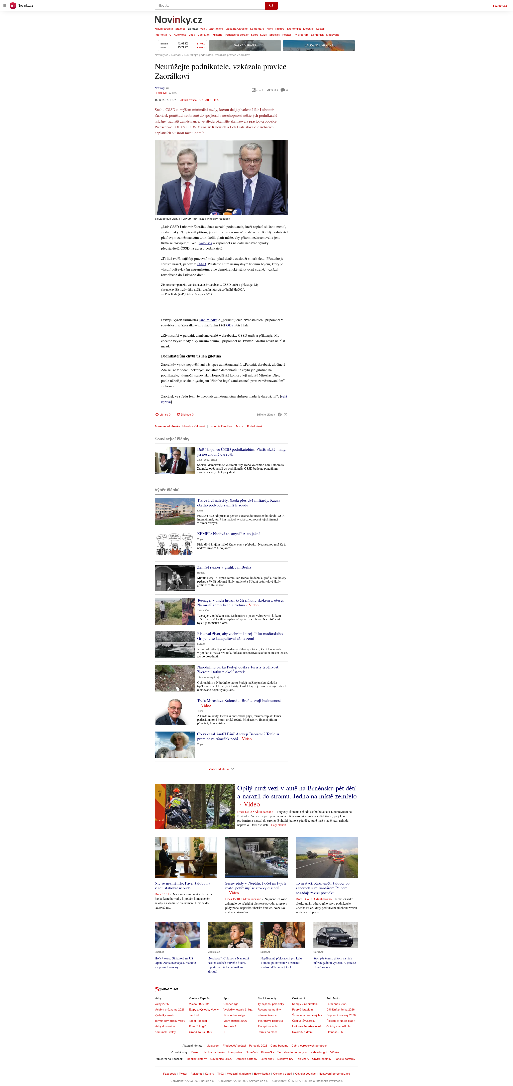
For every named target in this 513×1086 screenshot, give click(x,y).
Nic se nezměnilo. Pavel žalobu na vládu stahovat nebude (182, 885)
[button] (221, 177)
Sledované (332, 34)
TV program (301, 34)
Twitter (183, 1073)
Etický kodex (262, 1073)
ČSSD (201, 263)
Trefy (200, 711)
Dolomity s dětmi (302, 1032)
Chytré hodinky (321, 1058)
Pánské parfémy (344, 1058)
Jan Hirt (194, 1015)
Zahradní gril (319, 1052)
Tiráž (220, 1073)
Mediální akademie (239, 1073)
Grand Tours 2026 (200, 1032)
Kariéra (209, 1073)
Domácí (193, 28)
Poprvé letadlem (302, 1009)
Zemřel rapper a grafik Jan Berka (224, 567)
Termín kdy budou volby (170, 1020)
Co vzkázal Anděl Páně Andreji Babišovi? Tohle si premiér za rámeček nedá (238, 736)
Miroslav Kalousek (193, 426)
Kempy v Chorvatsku (305, 1003)
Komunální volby (165, 1032)
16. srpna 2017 (202, 294)
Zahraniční (216, 28)
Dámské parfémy (246, 1058)
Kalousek (205, 242)
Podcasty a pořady (236, 34)
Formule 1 (229, 1026)
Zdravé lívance (267, 1015)
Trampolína (235, 1052)
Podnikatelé (254, 426)
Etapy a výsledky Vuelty (204, 1009)
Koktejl (320, 28)
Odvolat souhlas (305, 1073)
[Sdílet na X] (286, 415)
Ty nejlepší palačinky (271, 1003)
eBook (260, 90)
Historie (217, 34)
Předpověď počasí (234, 1045)
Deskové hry (285, 1058)
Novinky (159, 88)
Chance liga (230, 1003)
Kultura (279, 28)
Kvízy (263, 34)
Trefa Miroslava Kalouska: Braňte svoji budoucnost (239, 700)
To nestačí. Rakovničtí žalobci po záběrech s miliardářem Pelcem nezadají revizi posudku (322, 887)
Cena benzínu (279, 1045)
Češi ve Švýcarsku (303, 1020)
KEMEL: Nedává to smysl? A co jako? (228, 533)
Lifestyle (308, 28)
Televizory (302, 1058)
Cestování (204, 34)
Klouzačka (267, 1052)
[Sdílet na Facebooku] (280, 415)
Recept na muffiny (269, 1009)
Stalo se (180, 28)
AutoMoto (180, 34)
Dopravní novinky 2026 (341, 1015)
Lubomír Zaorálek (220, 426)
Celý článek (278, 825)
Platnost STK (334, 1032)
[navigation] (5, 5)
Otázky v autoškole (338, 1026)
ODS (229, 325)
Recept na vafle (268, 1026)
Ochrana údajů (282, 1073)
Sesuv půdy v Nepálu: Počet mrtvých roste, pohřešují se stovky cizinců (255, 885)
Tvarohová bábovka (270, 1020)
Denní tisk (317, 34)
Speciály (274, 34)
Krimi (270, 28)
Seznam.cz (500, 5)
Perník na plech (268, 1032)
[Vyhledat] (271, 6)
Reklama (196, 1073)
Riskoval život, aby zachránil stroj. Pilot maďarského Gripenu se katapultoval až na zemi (240, 636)
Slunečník (251, 1052)
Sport (254, 34)
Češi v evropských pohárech (309, 1045)
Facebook (169, 1073)
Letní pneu (267, 1058)
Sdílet (274, 90)
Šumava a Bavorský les (307, 1015)
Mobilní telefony (197, 1058)
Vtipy (200, 539)
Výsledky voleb (164, 1015)
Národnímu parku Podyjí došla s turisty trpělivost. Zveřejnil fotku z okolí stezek (238, 669)
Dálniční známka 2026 (340, 1009)
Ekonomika (294, 28)
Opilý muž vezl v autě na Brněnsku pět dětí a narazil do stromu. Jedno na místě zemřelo (297, 791)
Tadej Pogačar (198, 1020)
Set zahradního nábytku (292, 1052)
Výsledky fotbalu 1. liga (237, 1009)
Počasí (286, 34)
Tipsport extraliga (234, 1015)
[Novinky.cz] (179, 20)
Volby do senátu (165, 1026)
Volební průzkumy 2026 (170, 1009)
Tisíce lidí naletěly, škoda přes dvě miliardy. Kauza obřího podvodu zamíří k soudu (238, 502)
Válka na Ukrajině (236, 28)
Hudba (201, 572)
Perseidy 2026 (258, 1045)
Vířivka (334, 1052)
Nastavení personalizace (334, 1073)
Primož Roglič (197, 1026)
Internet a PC (163, 34)
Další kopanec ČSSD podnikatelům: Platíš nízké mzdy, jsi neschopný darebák (241, 452)
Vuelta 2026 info (199, 1003)
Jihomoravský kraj (208, 677)
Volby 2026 (162, 1003)
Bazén (195, 1052)
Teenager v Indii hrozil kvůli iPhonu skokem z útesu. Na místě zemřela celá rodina (240, 602)
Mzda (239, 426)
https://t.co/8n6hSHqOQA (228, 289)
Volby (203, 28)
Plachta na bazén (214, 1052)
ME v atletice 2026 (235, 1020)
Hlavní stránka (164, 28)
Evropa (201, 644)
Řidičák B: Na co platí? (340, 1020)
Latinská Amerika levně (306, 1026)
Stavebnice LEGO (221, 1058)
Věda (192, 34)
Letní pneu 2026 (336, 1003)
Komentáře (257, 28)
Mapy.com (212, 1045)
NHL (226, 1032)
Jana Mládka (208, 319)
